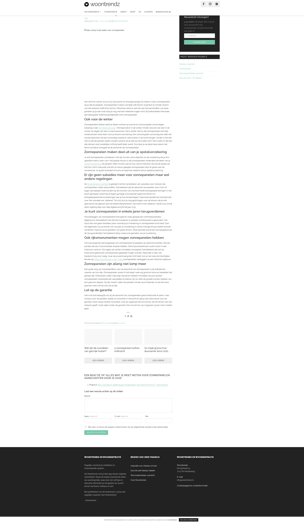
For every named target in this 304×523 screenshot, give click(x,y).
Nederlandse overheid (97, 184)
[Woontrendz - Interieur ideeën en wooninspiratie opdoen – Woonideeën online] (109, 4)
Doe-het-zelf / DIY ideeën (190, 78)
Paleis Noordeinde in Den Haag (108, 259)
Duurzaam (121, 323)
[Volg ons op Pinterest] (217, 4)
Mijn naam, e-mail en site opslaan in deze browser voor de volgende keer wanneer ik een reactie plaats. (128, 427)
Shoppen (148, 12)
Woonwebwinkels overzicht (191, 73)
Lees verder (98, 360)
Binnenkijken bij (163, 12)
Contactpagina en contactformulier (192, 486)
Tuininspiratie (110, 12)
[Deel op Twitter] (128, 316)
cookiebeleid (172, 520)
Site (146, 416)
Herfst (123, 12)
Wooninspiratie (91, 12)
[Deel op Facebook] (125, 316)
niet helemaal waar (107, 128)
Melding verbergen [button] (188, 520)
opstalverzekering (92, 164)
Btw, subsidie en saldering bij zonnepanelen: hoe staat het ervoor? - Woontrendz (133, 385)
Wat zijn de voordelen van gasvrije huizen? (96, 350)
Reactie (87, 396)
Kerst (132, 12)
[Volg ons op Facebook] (204, 4)
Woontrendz (121, 21)
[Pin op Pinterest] (131, 316)
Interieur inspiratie (187, 64)
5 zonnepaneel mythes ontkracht (127, 350)
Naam (87, 416)
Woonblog (106, 323)
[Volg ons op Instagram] (210, 4)
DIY (140, 12)
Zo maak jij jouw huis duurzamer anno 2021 (156, 350)
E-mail (117, 416)
